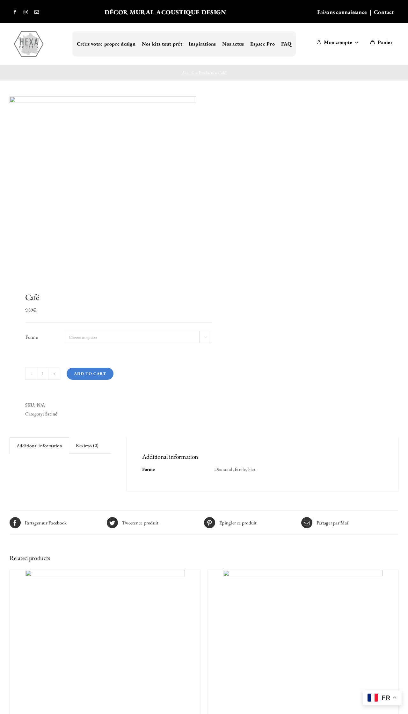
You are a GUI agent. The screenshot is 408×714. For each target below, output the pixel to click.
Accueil (188, 73)
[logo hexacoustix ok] (29, 30)
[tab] (39, 445)
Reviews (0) (87, 445)
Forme (32, 337)
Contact (384, 12)
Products (206, 73)
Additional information (39, 446)
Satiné (51, 414)
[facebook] (15, 12)
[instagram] (26, 12)
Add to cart (90, 373)
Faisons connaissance (342, 12)
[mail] (36, 12)
